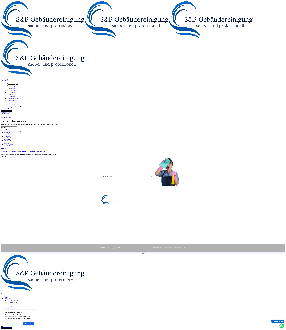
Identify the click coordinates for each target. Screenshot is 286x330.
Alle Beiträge (7, 129)
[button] (281, 325)
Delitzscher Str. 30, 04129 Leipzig (111, 236)
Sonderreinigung (7, 141)
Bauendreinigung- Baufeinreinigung (12, 131)
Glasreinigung (7, 135)
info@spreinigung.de (107, 229)
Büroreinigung (7, 133)
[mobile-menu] (1, 293)
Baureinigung (7, 132)
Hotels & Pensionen (8, 137)
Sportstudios (6, 143)
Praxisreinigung (7, 140)
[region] (19, 318)
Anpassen (9, 323)
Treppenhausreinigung (9, 144)
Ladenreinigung (7, 139)
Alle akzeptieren (28, 323)
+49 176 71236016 (107, 219)
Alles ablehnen (18, 323)
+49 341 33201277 (107, 221)
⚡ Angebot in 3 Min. (277, 321)
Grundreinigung (7, 136)
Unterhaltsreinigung (8, 145)
